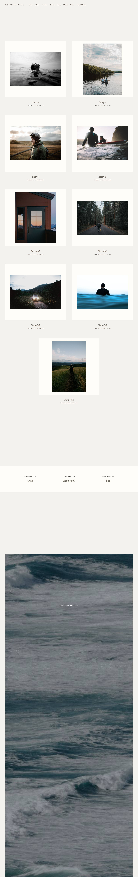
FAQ (59, 5)
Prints (72, 5)
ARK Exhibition (81, 5)
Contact (52, 5)
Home (31, 5)
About (37, 5)
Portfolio (44, 5)
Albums (65, 5)
